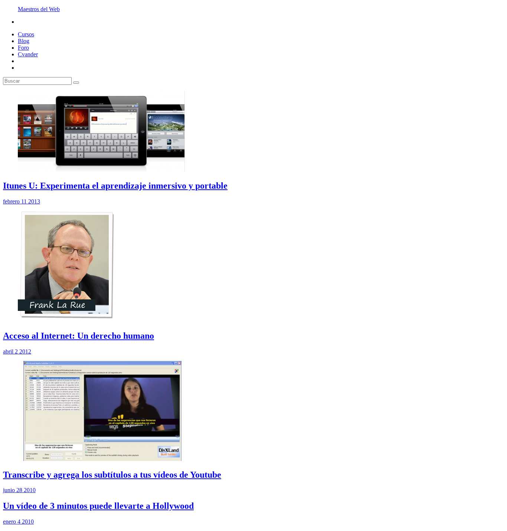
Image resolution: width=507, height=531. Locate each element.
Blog (23, 41)
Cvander (28, 54)
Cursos (26, 34)
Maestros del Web (39, 9)
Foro (23, 47)
